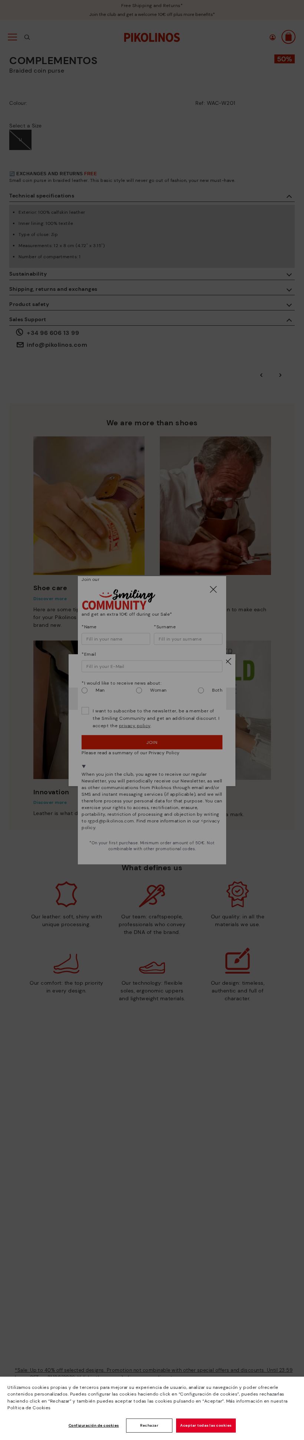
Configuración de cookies (94, 1425)
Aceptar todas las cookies (206, 1425)
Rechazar (149, 1425)
